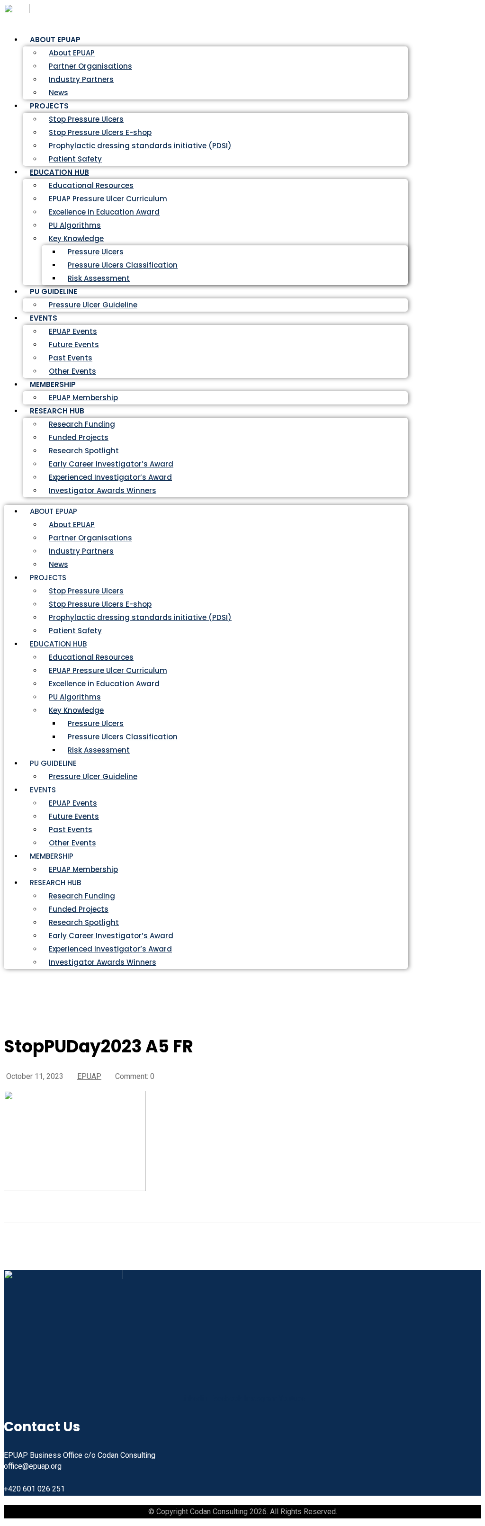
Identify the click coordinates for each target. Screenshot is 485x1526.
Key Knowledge (76, 238)
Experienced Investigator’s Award (110, 477)
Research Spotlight (84, 451)
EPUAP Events (73, 331)
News (58, 564)
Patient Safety (75, 631)
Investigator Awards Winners (102, 490)
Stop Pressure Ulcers (86, 119)
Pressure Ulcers (96, 252)
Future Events (74, 345)
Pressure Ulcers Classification (123, 265)
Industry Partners (81, 79)
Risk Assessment (99, 278)
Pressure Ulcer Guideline (93, 305)
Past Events (70, 358)
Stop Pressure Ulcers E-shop (100, 132)
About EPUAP (72, 53)
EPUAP (89, 1076)
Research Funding (82, 424)
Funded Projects (78, 437)
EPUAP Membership (83, 869)
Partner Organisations (90, 66)
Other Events (72, 843)
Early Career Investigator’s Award (111, 464)
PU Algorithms (75, 225)
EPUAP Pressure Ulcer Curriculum (108, 199)
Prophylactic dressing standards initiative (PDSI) (140, 146)
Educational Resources (91, 185)
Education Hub (59, 172)
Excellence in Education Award (104, 212)
